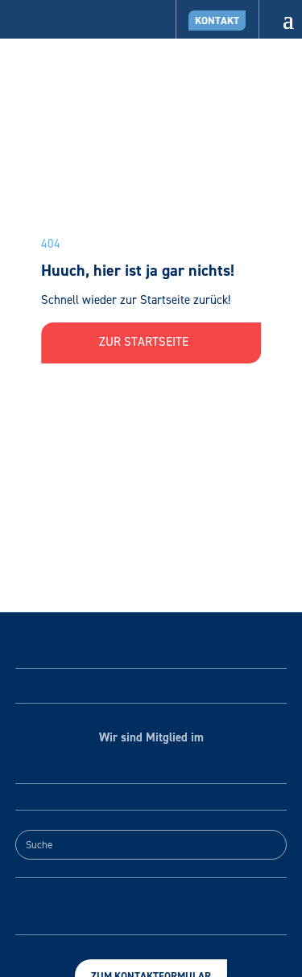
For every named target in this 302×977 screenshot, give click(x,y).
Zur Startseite (145, 342)
